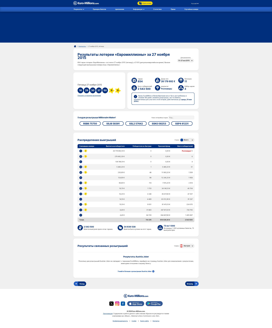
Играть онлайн (146, 3)
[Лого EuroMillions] (86, 4)
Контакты (156, 321)
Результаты (78, 9)
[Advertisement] (136, 28)
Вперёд (190, 284)
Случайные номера (191, 9)
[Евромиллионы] (75, 46)
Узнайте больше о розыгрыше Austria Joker (135, 271)
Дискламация (108, 313)
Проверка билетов (99, 9)
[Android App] (154, 303)
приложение (119, 9)
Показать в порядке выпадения (89, 96)
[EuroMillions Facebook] (123, 304)
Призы (173, 9)
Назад (81, 284)
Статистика (157, 9)
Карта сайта (144, 321)
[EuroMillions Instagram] (117, 304)
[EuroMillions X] (111, 304)
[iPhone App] (136, 303)
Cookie (134, 321)
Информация (137, 9)
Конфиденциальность (120, 321)
